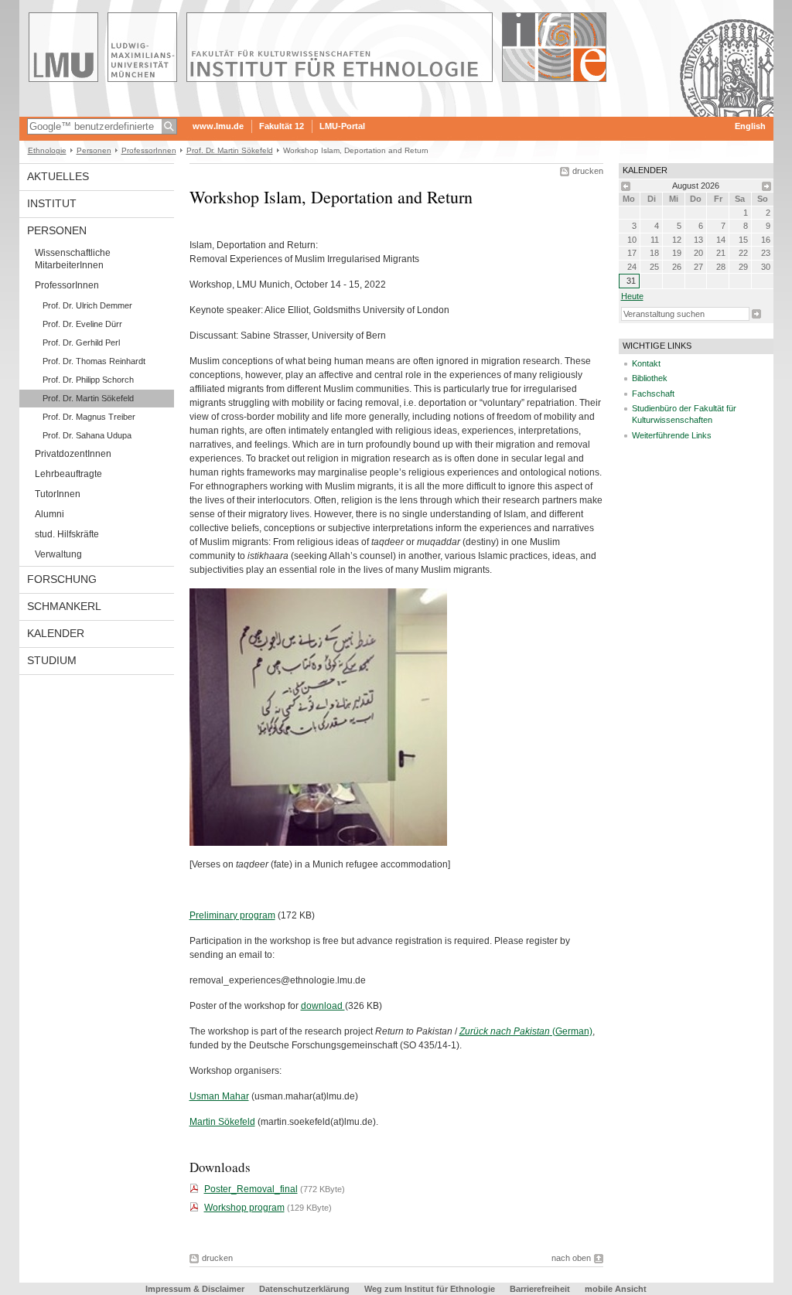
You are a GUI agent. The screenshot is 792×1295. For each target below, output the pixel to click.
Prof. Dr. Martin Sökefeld (229, 150)
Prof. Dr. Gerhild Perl (81, 342)
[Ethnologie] (396, 111)
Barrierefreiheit (541, 1288)
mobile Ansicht (616, 1288)
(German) (525, 1031)
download (323, 1005)
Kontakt (646, 363)
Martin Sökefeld (222, 1121)
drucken (587, 171)
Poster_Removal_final (251, 1189)
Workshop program (244, 1207)
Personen (94, 150)
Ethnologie (47, 150)
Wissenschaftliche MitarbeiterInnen (73, 259)
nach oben (571, 1258)
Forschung (62, 579)
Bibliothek (649, 378)
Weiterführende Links (672, 435)
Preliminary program (232, 915)
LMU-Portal (342, 126)
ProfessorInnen (148, 150)
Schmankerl (64, 606)
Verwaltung (58, 554)
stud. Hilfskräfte (67, 534)
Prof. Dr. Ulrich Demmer (87, 305)
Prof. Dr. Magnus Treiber (89, 416)
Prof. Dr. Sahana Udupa (87, 435)
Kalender (55, 633)
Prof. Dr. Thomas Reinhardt (94, 361)
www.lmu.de (218, 126)
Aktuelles (58, 176)
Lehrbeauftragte (68, 474)
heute (632, 296)
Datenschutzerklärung (304, 1288)
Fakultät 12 (281, 126)
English (750, 126)
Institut (52, 203)
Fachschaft (653, 393)
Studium (52, 660)
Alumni (49, 514)
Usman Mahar (219, 1096)
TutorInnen (57, 494)
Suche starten (756, 314)
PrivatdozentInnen (73, 453)
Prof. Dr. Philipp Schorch (88, 379)
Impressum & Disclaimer (194, 1288)
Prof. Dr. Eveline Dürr (82, 324)
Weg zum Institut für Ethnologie (429, 1288)
